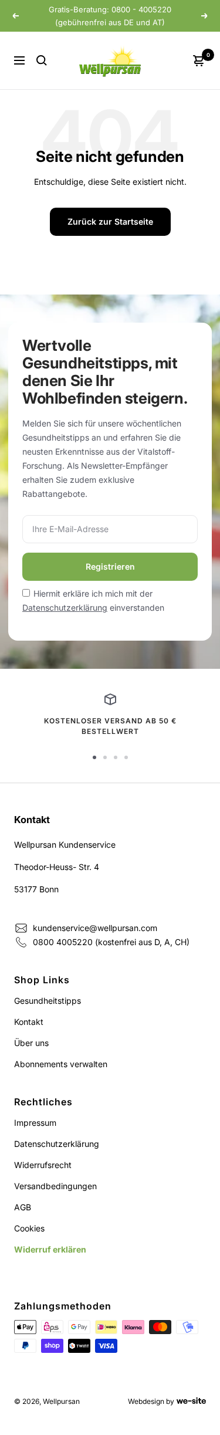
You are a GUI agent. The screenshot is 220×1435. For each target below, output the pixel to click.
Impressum (35, 1123)
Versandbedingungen (55, 1186)
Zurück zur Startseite (110, 221)
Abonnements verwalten (60, 1064)
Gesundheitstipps (47, 1001)
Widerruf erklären (50, 1249)
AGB (22, 1207)
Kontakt (28, 1022)
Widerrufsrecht (43, 1165)
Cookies (29, 1228)
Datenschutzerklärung (64, 607)
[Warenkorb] (199, 60)
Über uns (31, 1043)
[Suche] (41, 60)
